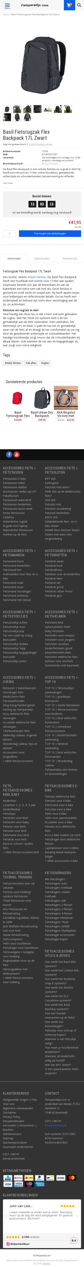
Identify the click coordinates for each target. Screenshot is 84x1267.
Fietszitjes (9, 813)
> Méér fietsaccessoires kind (21, 852)
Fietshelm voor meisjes (59, 635)
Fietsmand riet (12, 570)
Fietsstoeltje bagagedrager (20, 652)
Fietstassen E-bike (14, 478)
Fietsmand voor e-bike (59, 805)
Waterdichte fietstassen (18, 530)
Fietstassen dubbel (15, 487)
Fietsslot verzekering (58, 508)
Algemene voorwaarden (18, 1108)
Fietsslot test (53, 504)
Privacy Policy (11, 1117)
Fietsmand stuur (13, 587)
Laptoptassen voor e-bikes (62, 848)
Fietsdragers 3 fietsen (58, 909)
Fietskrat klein (53, 578)
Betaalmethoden (13, 1121)
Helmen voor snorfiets (59, 661)
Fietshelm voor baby (16, 822)
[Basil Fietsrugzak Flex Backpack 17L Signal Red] (18, 398)
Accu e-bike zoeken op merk (63, 835)
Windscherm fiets (14, 696)
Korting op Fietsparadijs (18, 709)
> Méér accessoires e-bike (61, 861)
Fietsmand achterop (15, 595)
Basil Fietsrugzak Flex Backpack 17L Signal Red (18, 417)
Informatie (18, 428)
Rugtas (45, 363)
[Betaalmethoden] (8, 1177)
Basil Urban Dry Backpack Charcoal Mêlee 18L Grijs (42, 417)
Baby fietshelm (54, 631)
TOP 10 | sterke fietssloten (62, 705)
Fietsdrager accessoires (60, 935)
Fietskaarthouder (13, 701)
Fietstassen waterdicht (17, 500)
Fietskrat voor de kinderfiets (62, 574)
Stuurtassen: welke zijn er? (19, 491)
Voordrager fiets (13, 692)
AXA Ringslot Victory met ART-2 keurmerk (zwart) (66, 417)
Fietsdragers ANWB (57, 926)
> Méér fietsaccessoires (18, 761)
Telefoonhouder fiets (16, 731)
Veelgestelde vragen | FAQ (20, 1099)
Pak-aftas (31, 363)
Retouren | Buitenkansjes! (19, 688)
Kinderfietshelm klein (58, 652)
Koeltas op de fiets (15, 534)
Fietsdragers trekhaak (58, 888)
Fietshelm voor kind (15, 818)
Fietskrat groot (54, 587)
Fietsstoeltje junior (15, 661)
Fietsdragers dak (55, 900)
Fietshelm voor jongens (60, 639)
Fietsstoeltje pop (13, 631)
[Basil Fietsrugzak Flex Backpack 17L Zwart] (43, 62)
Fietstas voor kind (14, 826)
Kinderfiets (9, 801)
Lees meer (8, 183)
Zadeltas (8, 517)
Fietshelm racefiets (57, 644)
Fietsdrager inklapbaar (59, 918)
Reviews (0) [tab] (70, 258)
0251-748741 (11, 1154)
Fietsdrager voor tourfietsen (20, 948)
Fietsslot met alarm (57, 487)
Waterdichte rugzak (15, 521)
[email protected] (56, 1125)
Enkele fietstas (13, 363)
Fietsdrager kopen (56, 939)
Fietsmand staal (13, 583)
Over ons (8, 1104)
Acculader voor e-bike (58, 822)
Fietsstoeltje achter (15, 622)
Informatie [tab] (14, 258)
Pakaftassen (11, 496)
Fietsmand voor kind (16, 835)
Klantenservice (12, 1134)
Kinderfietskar (11, 809)
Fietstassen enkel (14, 483)
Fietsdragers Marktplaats (60, 930)
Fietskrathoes (53, 570)
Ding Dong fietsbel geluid (19, 705)
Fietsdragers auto (56, 883)
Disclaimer (9, 1112)
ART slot (50, 478)
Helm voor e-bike (56, 813)
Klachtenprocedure (15, 1142)
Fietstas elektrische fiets (60, 796)
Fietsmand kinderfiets (16, 565)
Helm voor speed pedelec (61, 818)
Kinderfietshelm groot (58, 648)
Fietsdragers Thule (56, 922)
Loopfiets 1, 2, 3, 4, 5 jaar (19, 805)
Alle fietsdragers (55, 879)
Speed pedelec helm (57, 627)
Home (6, 14)
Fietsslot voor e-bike (58, 801)
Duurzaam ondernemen (18, 1147)
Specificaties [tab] (42, 258)
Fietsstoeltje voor (14, 627)
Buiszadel (9, 657)
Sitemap (8, 1138)
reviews (46, 1263)
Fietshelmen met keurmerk (62, 665)
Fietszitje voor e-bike (58, 809)
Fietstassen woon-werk (17, 508)
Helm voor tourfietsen (17, 943)
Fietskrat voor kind (14, 839)
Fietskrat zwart (54, 561)
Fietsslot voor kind (14, 831)
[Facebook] (9, 454)
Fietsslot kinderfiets (57, 513)
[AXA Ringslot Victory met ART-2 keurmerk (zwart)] (66, 398)
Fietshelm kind (54, 622)
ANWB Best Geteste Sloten (62, 530)
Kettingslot (52, 483)
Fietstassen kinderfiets (17, 504)
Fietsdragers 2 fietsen (58, 905)
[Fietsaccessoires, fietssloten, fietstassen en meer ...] (34, 5)
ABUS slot (51, 517)
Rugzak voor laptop (15, 526)
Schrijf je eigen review (40, 144)
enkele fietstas (37, 277)
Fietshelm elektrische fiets (61, 657)
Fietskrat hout (54, 565)
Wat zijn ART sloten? (58, 1065)
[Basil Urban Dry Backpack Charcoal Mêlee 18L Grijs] (42, 398)
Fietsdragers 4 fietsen (58, 913)
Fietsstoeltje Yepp (14, 648)
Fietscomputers (13, 939)
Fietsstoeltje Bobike (15, 644)
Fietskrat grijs (53, 595)
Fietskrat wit (52, 583)
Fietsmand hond (13, 561)
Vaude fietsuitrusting (16, 935)
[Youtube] (16, 454)
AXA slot (50, 500)
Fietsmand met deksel (17, 600)
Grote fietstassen (14, 513)
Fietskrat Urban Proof (58, 591)
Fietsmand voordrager (17, 591)
